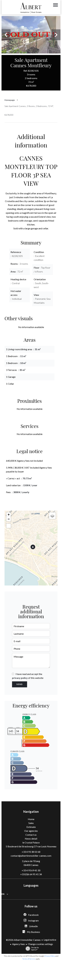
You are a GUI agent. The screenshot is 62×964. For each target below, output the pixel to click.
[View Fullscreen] (8, 525)
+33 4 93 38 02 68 (31, 851)
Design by (35, 948)
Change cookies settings (40, 944)
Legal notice (50, 939)
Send (19, 684)
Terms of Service (28, 959)
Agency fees (18, 944)
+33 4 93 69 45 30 (31, 870)
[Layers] (52, 515)
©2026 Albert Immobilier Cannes (23, 939)
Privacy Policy (50, 956)
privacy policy (20, 677)
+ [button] (9, 514)
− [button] (9, 519)
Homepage (10, 100)
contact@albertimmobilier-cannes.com (31, 855)
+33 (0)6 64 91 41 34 (31, 874)
